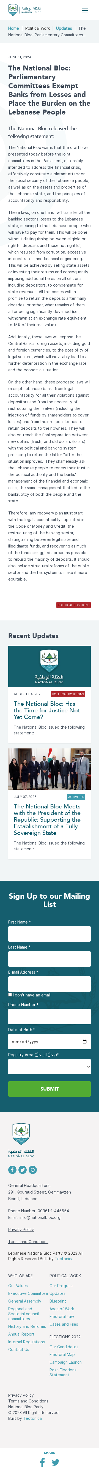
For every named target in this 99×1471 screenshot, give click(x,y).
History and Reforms (27, 1326)
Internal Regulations (26, 1342)
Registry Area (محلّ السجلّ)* (33, 1055)
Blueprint (58, 1301)
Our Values (18, 1286)
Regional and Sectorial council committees (23, 1314)
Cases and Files (64, 1324)
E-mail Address (23, 972)
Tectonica (64, 1259)
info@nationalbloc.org (40, 1217)
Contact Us (18, 1349)
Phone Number (23, 1005)
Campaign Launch (66, 1362)
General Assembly (24, 1301)
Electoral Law (62, 1316)
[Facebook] (42, 1464)
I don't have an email (31, 995)
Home (13, 28)
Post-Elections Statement (63, 1372)
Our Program (61, 1286)
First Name (19, 922)
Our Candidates (64, 1347)
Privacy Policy (21, 1229)
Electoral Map (62, 1354)
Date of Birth (21, 1030)
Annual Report (21, 1334)
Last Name (19, 947)
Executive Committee (28, 1293)
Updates (64, 28)
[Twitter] (55, 1464)
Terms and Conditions (28, 1242)
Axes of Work (62, 1309)
